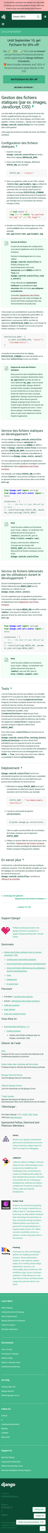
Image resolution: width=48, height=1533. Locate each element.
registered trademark (26, 1525)
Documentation (11, 31)
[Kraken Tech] (5, 1209)
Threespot (7, 1507)
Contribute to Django (10, 1354)
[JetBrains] (5, 1165)
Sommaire (33, 1064)
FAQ (3, 1051)
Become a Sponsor (23, 87)
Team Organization (9, 1316)
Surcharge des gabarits (13, 896)
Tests (9, 975)
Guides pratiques (14, 1031)
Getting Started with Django (12, 1312)
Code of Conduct (8, 1325)
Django (4, 16)
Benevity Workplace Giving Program (16, 1470)
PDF (30, 1114)
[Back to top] (42, 1528)
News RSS (5, 1437)
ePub (35, 1114)
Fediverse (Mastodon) (10, 1424)
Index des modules (16, 1064)
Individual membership (10, 1367)
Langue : (39, 1516)
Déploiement (12, 979)
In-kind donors (9, 1496)
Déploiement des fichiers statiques (30, 899)
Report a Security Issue (10, 1362)
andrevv (7, 1515)
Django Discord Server (11, 1075)
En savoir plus (12, 984)
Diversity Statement (9, 1329)
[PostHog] (5, 1254)
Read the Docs (16, 1117)
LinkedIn (4, 1433)
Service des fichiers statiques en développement (26, 964)
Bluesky (4, 1428)
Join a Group (6, 1349)
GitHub (4, 1416)
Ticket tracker (7, 1096)
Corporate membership (10, 1462)
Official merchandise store (12, 1466)
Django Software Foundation (13, 1321)
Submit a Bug (6, 1358)
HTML (25, 1114)
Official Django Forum (11, 1085)
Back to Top (25, 907)
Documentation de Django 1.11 (17, 1027)
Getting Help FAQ (8, 1387)
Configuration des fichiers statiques (21, 959)
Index (3, 1064)
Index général (9, 1009)
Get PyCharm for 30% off (24, 79)
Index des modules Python (15, 1014)
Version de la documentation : (30, 1522)
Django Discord (7, 1391)
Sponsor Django (8, 1457)
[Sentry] (5, 1142)
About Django (7, 1308)
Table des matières (11, 1005)
